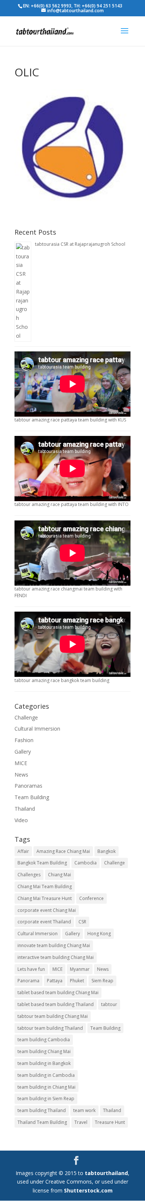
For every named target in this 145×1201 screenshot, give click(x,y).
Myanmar (80, 969)
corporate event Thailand (44, 922)
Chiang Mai (59, 874)
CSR (82, 922)
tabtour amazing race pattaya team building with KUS (70, 420)
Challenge (26, 717)
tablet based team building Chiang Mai (58, 992)
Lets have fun (31, 969)
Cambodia (85, 863)
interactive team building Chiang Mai (55, 957)
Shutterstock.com (88, 1190)
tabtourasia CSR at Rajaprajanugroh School (80, 244)
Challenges (29, 874)
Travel (80, 1122)
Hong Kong (99, 933)
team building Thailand (41, 1110)
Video (21, 820)
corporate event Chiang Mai (46, 910)
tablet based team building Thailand (55, 1004)
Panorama (28, 980)
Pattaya (54, 980)
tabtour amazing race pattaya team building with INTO (71, 504)
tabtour (109, 1004)
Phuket (77, 980)
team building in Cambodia (46, 1075)
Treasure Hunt (110, 1122)
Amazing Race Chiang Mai (63, 851)
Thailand (24, 808)
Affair (23, 851)
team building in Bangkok (44, 1063)
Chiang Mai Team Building (44, 886)
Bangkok (106, 851)
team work (84, 1110)
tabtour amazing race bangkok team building (61, 680)
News (21, 774)
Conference (91, 898)
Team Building (31, 797)
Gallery (22, 751)
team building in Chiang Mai (46, 1087)
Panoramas (28, 785)
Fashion (23, 740)
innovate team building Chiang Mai (53, 945)
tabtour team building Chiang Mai (52, 1016)
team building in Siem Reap (45, 1098)
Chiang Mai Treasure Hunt (44, 898)
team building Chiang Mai (44, 1051)
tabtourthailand (106, 1173)
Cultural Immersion (37, 728)
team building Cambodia (43, 1039)
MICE (20, 763)
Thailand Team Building (42, 1122)
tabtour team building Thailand (50, 1028)
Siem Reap (102, 980)
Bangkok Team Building (42, 863)
